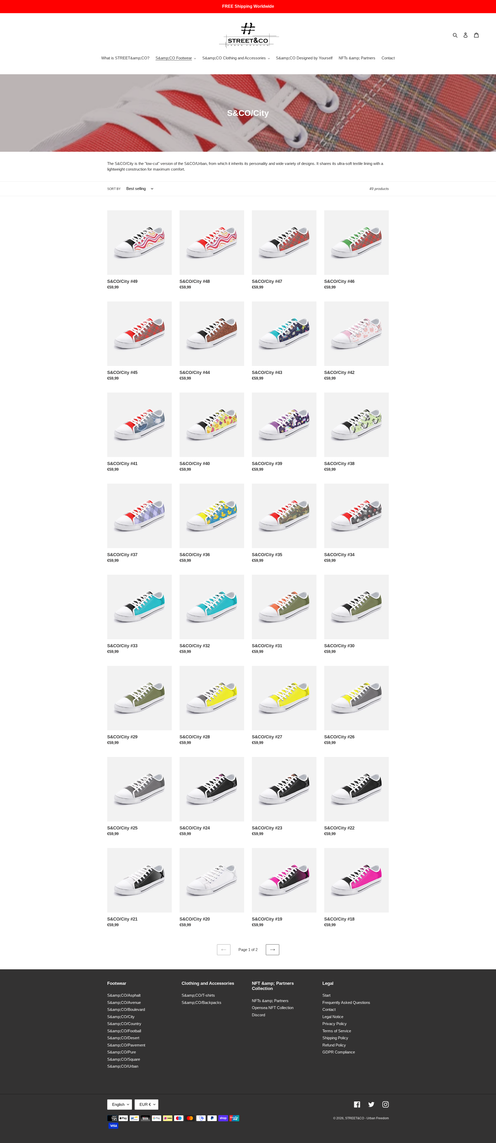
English (118, 1104)
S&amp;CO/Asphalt (124, 995)
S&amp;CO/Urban (122, 1066)
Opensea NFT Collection (272, 1007)
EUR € (145, 1104)
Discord (258, 1015)
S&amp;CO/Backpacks (201, 1002)
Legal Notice (332, 1016)
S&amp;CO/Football (124, 1031)
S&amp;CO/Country (124, 1023)
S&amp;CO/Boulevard (126, 1009)
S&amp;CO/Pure (121, 1052)
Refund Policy (334, 1045)
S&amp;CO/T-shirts (198, 995)
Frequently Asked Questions (346, 1002)
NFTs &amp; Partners (270, 1000)
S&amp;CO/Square (123, 1059)
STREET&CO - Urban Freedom (367, 1118)
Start (326, 995)
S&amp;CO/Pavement (126, 1045)
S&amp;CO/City (121, 1016)
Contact (329, 1009)
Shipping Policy (335, 1038)
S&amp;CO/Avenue (124, 1002)
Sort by (114, 189)
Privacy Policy (334, 1023)
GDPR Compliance (338, 1052)
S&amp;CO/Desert (123, 1038)
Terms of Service (336, 1031)
